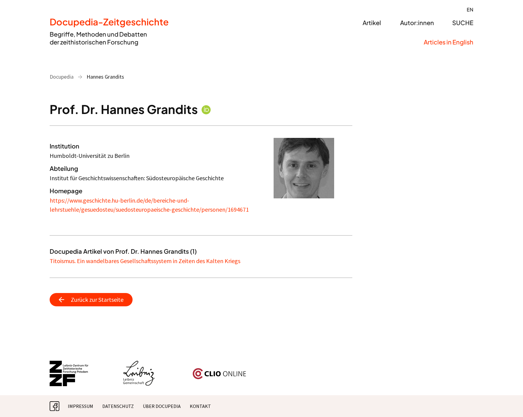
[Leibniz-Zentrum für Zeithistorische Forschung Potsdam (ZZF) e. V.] (69, 364)
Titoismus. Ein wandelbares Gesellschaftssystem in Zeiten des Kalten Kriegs (145, 261)
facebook (59, 406)
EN (470, 9)
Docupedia (62, 76)
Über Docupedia (162, 406)
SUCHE (462, 22)
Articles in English (448, 42)
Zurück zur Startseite (97, 299)
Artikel (372, 22)
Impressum (80, 406)
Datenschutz (118, 406)
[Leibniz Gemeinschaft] (139, 364)
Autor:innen (417, 22)
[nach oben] (506, 400)
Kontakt (200, 406)
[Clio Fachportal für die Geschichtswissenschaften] (219, 370)
